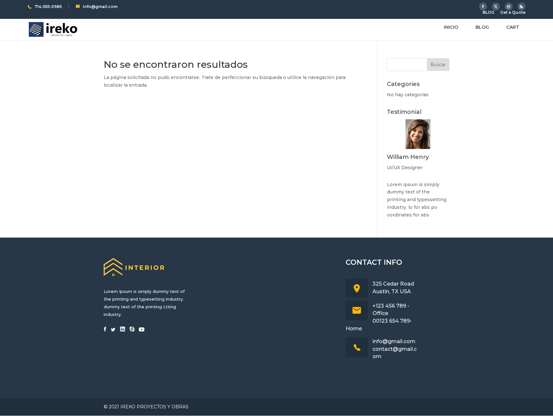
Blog (482, 27)
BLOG (488, 13)
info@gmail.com (394, 341)
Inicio (451, 27)
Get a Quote (512, 13)
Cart (512, 27)
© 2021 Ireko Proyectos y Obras (146, 407)
